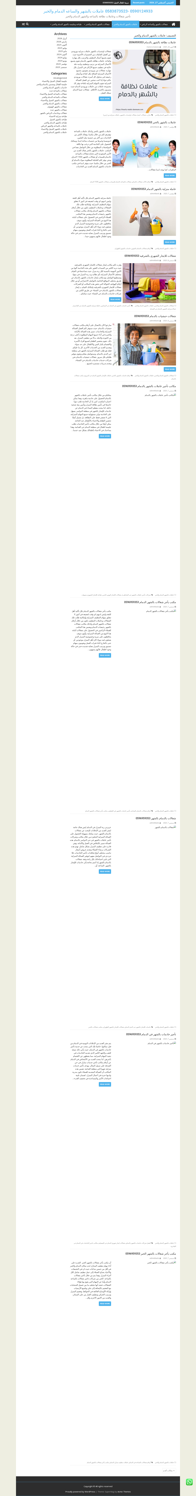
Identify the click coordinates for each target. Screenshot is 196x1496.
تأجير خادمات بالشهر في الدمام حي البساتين (115, 306)
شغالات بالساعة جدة (58, 90)
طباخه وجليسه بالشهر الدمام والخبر (66, 24)
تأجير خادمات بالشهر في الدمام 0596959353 (151, 1034)
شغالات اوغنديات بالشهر (128, 115)
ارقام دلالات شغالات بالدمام (141, 182)
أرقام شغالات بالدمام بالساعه (141, 811)
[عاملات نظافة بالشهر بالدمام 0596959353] (144, 51)
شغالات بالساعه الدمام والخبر (54, 97)
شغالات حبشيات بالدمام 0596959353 (155, 316)
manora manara (153, 47)
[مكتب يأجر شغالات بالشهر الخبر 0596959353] (144, 1262)
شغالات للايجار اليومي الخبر (112, 595)
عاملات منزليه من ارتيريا (111, 115)
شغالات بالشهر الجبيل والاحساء (54, 100)
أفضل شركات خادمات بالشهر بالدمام (138, 1243)
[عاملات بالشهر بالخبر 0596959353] (144, 131)
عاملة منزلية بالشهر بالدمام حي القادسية (86, 306)
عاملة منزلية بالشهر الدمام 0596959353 (153, 189)
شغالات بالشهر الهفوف (57, 106)
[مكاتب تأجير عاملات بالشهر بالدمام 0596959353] (144, 395)
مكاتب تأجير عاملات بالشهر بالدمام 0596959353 (149, 386)
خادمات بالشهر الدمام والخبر (55, 87)
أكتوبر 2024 (62, 54)
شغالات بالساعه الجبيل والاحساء (53, 94)
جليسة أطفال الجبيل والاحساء (54, 81)
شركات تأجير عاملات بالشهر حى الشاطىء (136, 595)
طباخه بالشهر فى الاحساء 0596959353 (113, 2)
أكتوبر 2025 (62, 44)
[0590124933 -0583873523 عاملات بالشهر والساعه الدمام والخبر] (173, 23)
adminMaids (154, 127)
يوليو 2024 (62, 57)
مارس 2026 (61, 41)
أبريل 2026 (62, 38)
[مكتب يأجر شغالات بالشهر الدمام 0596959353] (144, 611)
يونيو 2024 (62, 60)
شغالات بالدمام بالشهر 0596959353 (156, 818)
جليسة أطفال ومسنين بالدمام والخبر (51, 84)
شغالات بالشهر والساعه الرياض (154, 24)
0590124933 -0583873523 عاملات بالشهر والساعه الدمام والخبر (98, 11)
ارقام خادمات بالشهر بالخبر (121, 375)
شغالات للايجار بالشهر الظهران (113, 1027)
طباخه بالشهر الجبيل (58, 119)
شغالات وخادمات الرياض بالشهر (53, 113)
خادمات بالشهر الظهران (123, 248)
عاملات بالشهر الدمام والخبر (125, 24)
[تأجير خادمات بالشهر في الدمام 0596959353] (144, 1043)
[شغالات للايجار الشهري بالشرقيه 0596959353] (149, 264)
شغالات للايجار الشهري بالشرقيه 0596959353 (150, 255)
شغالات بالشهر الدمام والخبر (98, 24)
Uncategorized (60, 78)
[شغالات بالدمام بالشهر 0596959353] (144, 827)
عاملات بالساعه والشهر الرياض (54, 125)
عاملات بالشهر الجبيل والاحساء (54, 129)
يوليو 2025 (62, 48)
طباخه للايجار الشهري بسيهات (92, 595)
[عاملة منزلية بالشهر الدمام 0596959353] (144, 198)
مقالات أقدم (168, 1470)
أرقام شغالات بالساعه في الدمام (140, 1462)
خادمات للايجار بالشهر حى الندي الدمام (138, 1027)
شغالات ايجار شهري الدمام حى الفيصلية (112, 1243)
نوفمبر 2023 (61, 64)
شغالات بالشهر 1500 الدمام (99, 182)
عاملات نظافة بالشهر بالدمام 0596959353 (152, 42)
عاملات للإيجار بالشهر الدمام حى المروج (98, 375)
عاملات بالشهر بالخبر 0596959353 (156, 122)
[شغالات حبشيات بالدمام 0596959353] (144, 325)
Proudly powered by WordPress (80, 1491)
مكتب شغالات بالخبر (95, 1027)
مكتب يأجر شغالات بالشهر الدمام (96, 811)
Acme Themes (124, 1491)
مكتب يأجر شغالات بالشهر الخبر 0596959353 (150, 1253)
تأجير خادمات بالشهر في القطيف (119, 811)
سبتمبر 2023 (61, 67)
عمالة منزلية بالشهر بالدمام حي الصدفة (163, 309)
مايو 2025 (62, 51)
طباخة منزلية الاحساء (58, 116)
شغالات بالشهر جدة (58, 109)
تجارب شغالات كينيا (144, 115)
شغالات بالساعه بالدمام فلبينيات (120, 182)
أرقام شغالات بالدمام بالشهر (141, 248)
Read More (105, 99)
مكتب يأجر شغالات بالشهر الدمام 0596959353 (150, 602)
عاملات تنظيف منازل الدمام (119, 1462)
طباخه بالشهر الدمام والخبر (55, 122)
